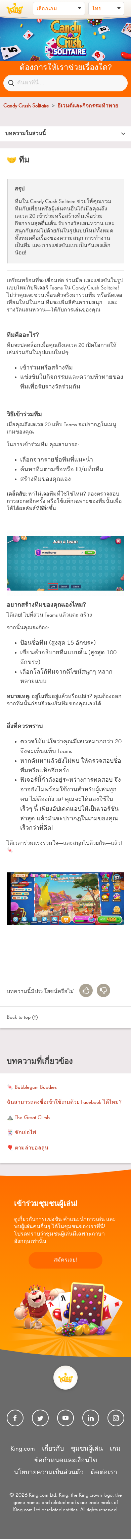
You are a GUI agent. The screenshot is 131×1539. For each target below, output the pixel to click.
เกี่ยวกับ (53, 1449)
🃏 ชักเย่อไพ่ (21, 1132)
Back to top (19, 1017)
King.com (22, 1449)
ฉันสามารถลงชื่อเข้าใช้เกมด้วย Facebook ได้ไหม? (64, 1102)
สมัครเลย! (65, 1260)
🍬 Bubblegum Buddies (32, 1087)
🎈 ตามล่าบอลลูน (27, 1148)
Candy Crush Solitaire (26, 106)
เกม (115, 1449)
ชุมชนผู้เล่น (87, 1449)
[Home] (14, 8)
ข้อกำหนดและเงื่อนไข (65, 1460)
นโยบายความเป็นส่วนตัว (49, 1472)
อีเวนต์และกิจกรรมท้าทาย (87, 106)
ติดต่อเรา (104, 1472)
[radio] (86, 990)
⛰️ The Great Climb (28, 1117)
